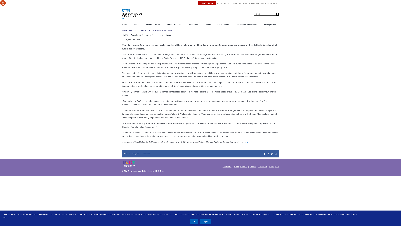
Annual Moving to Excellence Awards (264, 3)
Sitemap (253, 167)
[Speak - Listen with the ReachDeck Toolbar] (3, 3)
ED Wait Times (207, 3)
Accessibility (232, 3)
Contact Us (221, 3)
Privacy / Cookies (240, 167)
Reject (205, 221)
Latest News (243, 3)
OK (194, 221)
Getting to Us (274, 167)
